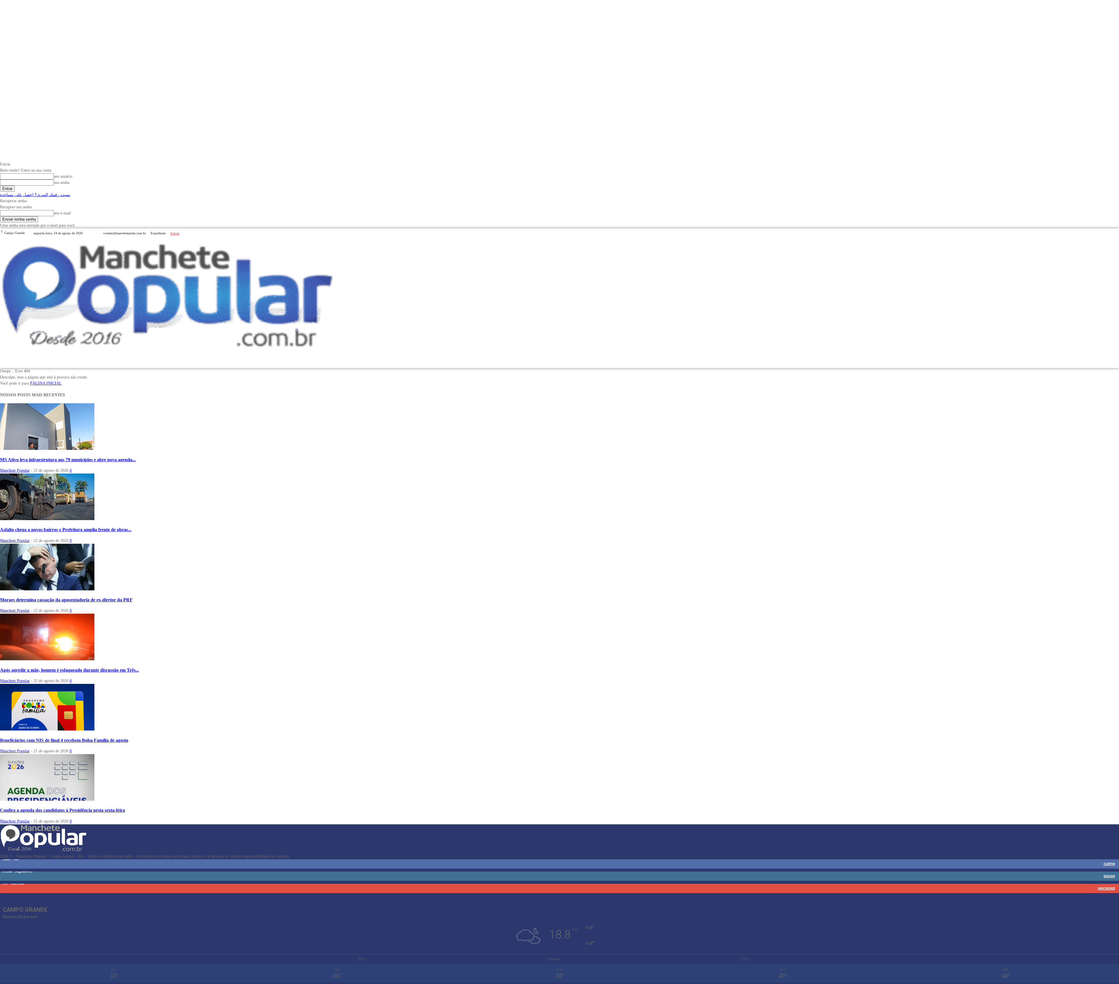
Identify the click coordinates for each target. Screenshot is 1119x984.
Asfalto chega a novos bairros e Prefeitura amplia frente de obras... (65, 529)
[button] (1112, 361)
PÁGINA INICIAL (46, 383)
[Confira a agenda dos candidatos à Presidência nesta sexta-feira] (47, 799)
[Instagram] (1108, 233)
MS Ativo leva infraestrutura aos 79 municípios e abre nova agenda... (68, 459)
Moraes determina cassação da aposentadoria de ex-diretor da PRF (66, 600)
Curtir (1109, 864)
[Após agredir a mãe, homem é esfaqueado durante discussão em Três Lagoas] (47, 659)
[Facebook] (1101, 233)
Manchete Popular (15, 470)
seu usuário (63, 176)
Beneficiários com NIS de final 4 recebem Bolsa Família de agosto (64, 740)
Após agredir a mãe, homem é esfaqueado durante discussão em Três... (69, 670)
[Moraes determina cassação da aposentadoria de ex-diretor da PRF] (47, 589)
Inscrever (1106, 888)
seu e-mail (62, 213)
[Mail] (1115, 233)
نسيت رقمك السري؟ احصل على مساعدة (35, 195)
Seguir (1109, 876)
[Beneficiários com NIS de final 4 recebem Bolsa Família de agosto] (47, 729)
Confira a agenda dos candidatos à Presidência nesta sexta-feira (62, 810)
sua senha (61, 182)
